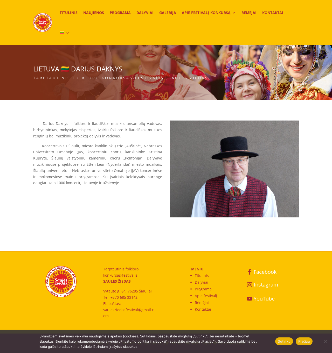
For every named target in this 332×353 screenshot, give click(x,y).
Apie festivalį (206, 295)
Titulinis (69, 12)
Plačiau (304, 341)
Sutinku (284, 341)
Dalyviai (145, 12)
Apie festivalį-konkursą (206, 12)
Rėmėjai (249, 12)
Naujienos (93, 12)
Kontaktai (272, 12)
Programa (120, 12)
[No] (325, 341)
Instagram (266, 284)
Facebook (265, 271)
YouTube (264, 298)
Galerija (167, 12)
